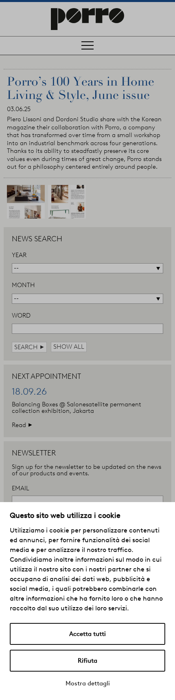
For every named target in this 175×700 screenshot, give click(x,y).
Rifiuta (87, 660)
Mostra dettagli (88, 683)
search (29, 347)
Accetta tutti (87, 634)
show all (68, 346)
